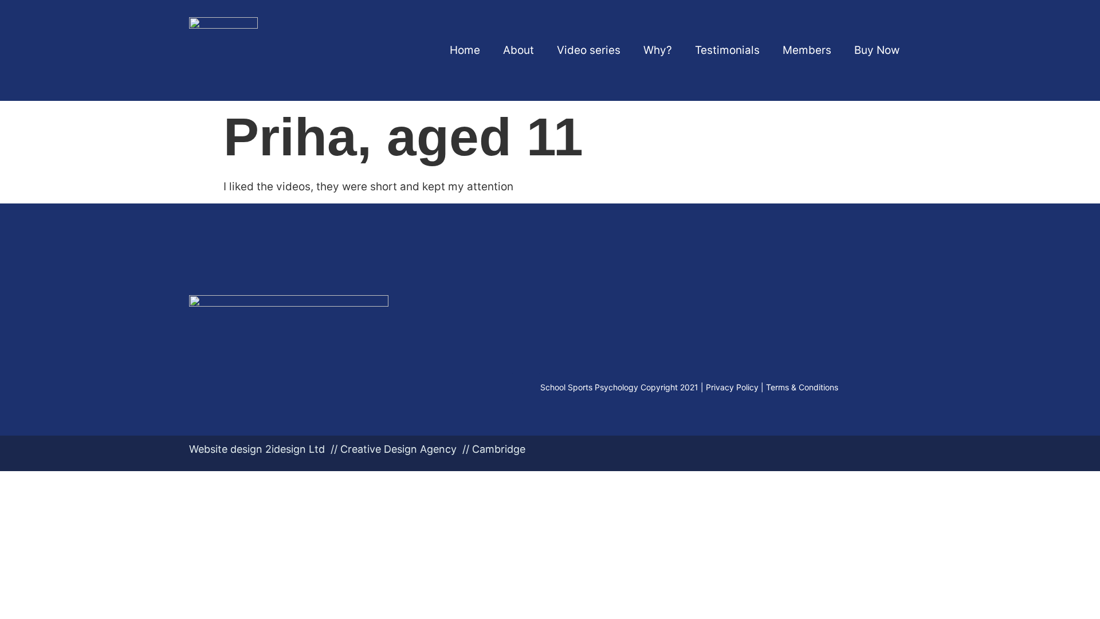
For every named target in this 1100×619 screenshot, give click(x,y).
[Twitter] (526, 387)
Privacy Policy (732, 387)
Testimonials (727, 50)
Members (807, 50)
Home (465, 50)
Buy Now (876, 50)
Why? (657, 50)
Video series (588, 50)
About (518, 50)
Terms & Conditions (802, 387)
